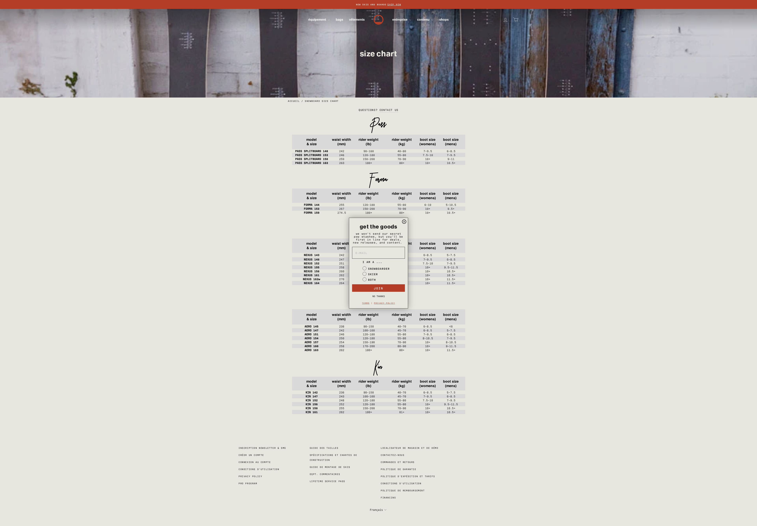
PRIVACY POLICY (384, 303)
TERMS (365, 303)
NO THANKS (378, 296)
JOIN (378, 288)
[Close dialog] (404, 222)
